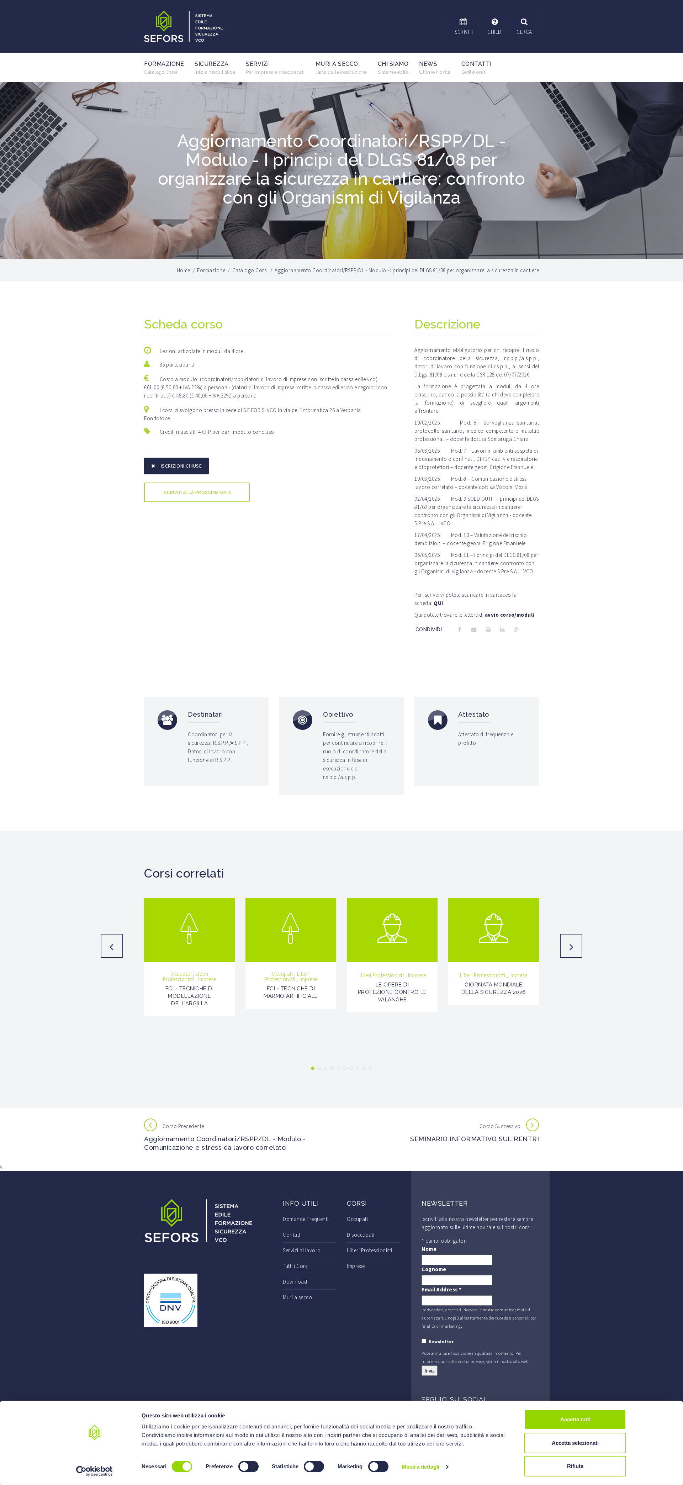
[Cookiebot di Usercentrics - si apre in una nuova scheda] (94, 1471)
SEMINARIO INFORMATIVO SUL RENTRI (474, 1139)
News (435, 67)
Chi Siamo (393, 67)
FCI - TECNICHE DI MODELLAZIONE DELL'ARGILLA (189, 996)
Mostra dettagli (421, 1467)
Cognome (434, 1269)
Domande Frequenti (306, 1219)
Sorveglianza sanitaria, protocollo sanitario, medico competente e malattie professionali (476, 430)
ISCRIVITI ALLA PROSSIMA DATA (197, 492)
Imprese (207, 979)
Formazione (164, 67)
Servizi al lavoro (302, 1250)
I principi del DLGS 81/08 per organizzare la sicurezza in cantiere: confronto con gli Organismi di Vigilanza (476, 506)
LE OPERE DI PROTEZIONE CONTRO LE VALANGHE (392, 992)
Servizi (275, 67)
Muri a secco (341, 67)
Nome (429, 1249)
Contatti (476, 67)
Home (183, 270)
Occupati (180, 973)
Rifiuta (575, 1466)
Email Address (442, 1289)
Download (295, 1281)
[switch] (248, 1466)
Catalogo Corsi (250, 270)
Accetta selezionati (575, 1443)
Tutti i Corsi (296, 1266)
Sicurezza (215, 67)
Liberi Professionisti (185, 976)
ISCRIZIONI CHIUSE (181, 466)
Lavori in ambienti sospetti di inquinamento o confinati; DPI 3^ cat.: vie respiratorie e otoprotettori (476, 458)
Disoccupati (361, 1234)
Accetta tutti (575, 1419)
